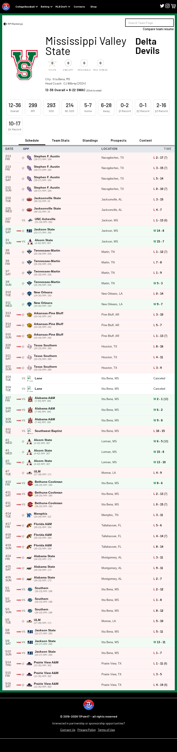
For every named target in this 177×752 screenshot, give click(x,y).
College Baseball (25, 6)
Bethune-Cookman (48, 481)
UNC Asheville (45, 219)
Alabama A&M (45, 398)
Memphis (40, 513)
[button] (173, 6)
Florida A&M (43, 524)
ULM (37, 471)
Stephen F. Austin (47, 156)
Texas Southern (45, 345)
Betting (45, 6)
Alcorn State (44, 240)
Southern (41, 588)
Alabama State (44, 556)
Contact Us (67, 730)
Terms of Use (106, 730)
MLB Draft (61, 6)
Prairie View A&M (46, 662)
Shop (93, 6)
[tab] (32, 140)
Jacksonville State (47, 198)
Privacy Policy (86, 730)
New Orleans (43, 292)
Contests (79, 6)
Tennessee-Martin (47, 250)
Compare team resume (158, 29)
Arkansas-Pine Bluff (48, 313)
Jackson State (44, 229)
